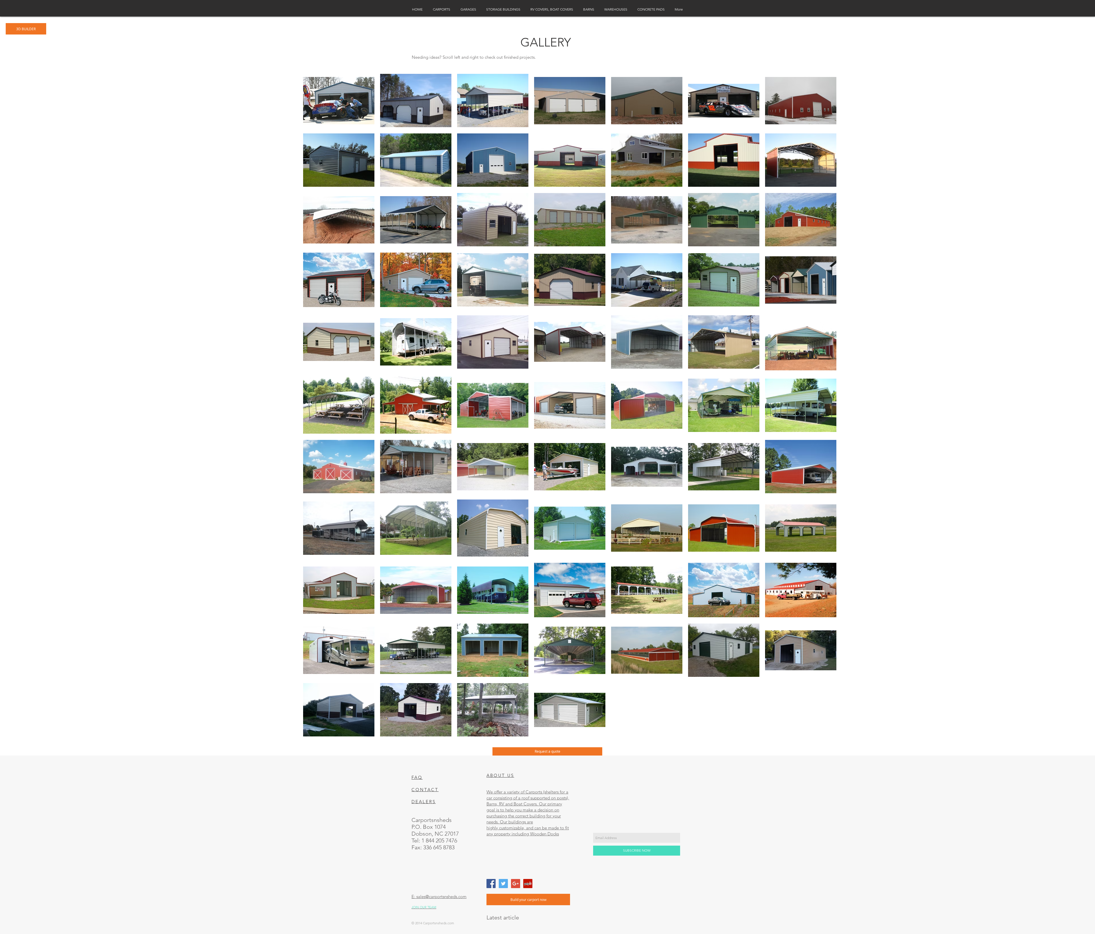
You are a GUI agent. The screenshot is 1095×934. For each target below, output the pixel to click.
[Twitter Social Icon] (503, 883)
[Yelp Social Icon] (527, 883)
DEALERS (423, 801)
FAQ (417, 777)
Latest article (502, 917)
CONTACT (425, 789)
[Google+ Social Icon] (515, 883)
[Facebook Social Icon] (491, 883)
